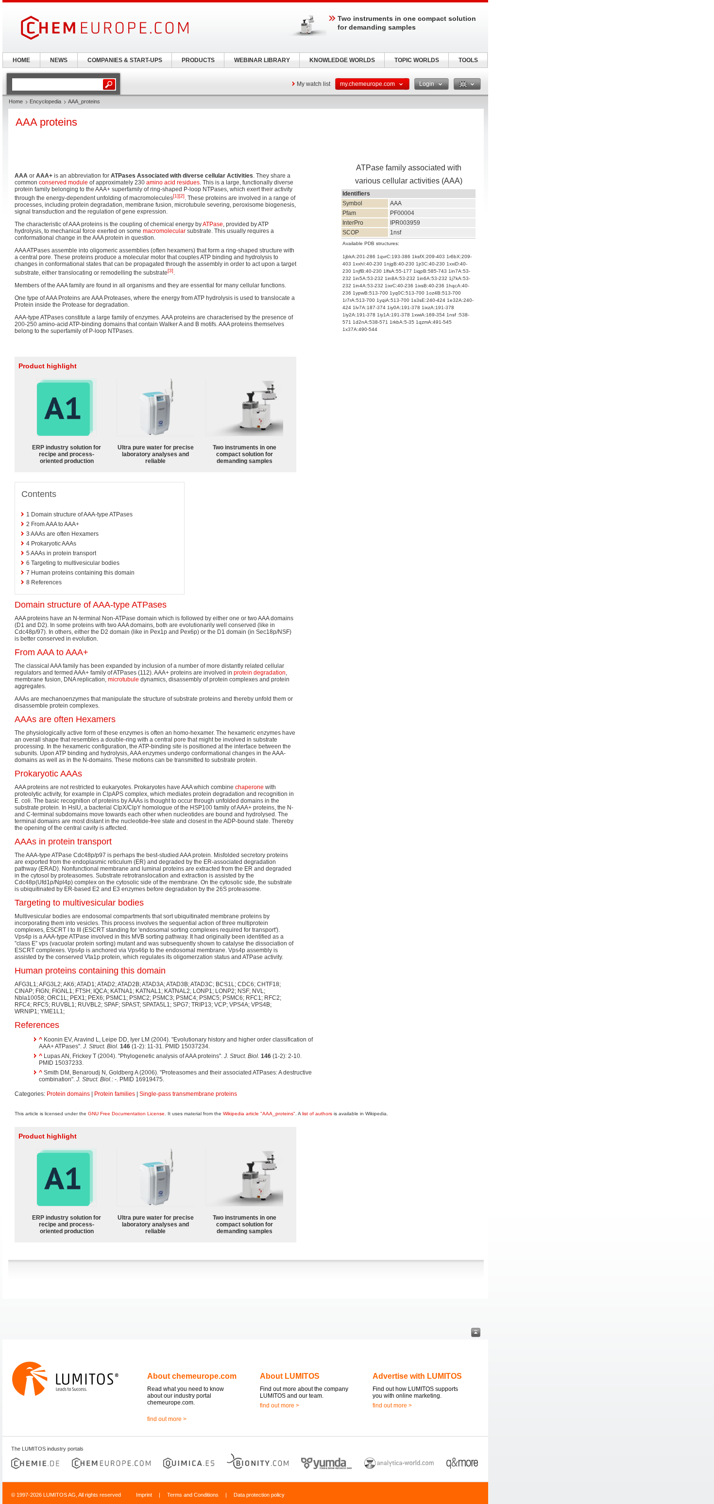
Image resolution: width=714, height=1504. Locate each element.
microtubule (123, 679)
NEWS (59, 60)
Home (16, 101)
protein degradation (260, 672)
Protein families (114, 1094)
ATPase (213, 224)
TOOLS (468, 60)
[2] (182, 195)
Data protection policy (259, 1495)
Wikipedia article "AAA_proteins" (259, 1113)
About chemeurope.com (192, 1376)
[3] (170, 270)
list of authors (317, 1113)
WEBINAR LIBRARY (262, 60)
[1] (176, 195)
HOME (21, 60)
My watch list (313, 84)
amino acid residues (173, 182)
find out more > (167, 1419)
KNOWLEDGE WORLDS (342, 60)
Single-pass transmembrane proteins (188, 1094)
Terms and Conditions (193, 1495)
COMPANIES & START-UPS (124, 60)
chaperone (249, 787)
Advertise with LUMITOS (417, 1376)
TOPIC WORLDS (416, 60)
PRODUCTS (198, 60)
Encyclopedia (45, 101)
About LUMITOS (290, 1376)
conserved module (63, 182)
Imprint (144, 1495)
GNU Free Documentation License (126, 1113)
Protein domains (68, 1094)
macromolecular (164, 231)
